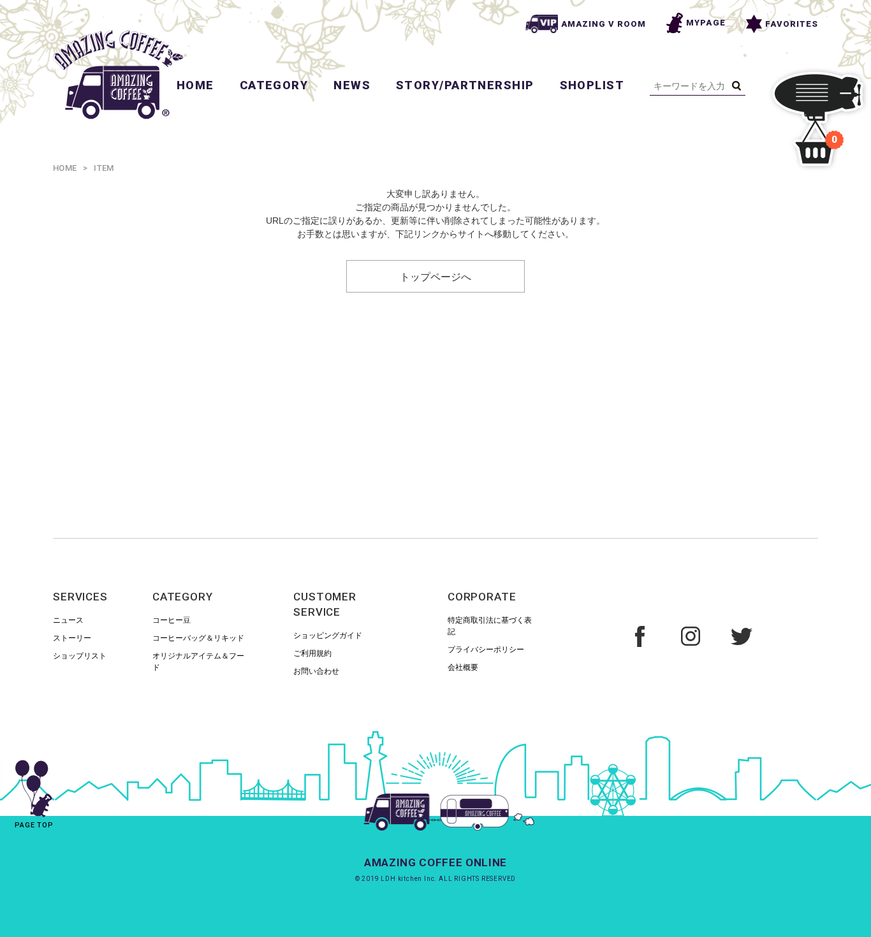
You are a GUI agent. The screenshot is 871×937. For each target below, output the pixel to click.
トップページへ (435, 276)
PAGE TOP (34, 825)
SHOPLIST (592, 85)
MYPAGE (705, 22)
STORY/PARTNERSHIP (465, 85)
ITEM (103, 168)
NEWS (351, 85)
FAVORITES (791, 24)
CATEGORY (274, 85)
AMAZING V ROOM (604, 24)
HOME (195, 85)
